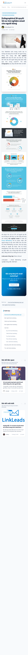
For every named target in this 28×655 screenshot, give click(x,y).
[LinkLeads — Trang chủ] (7, 2)
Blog (9, 7)
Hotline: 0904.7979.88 (14, 288)
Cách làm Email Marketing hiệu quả (18, 7)
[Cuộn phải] (25, 360)
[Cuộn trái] (21, 360)
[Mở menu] (25, 3)
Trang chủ (4, 7)
